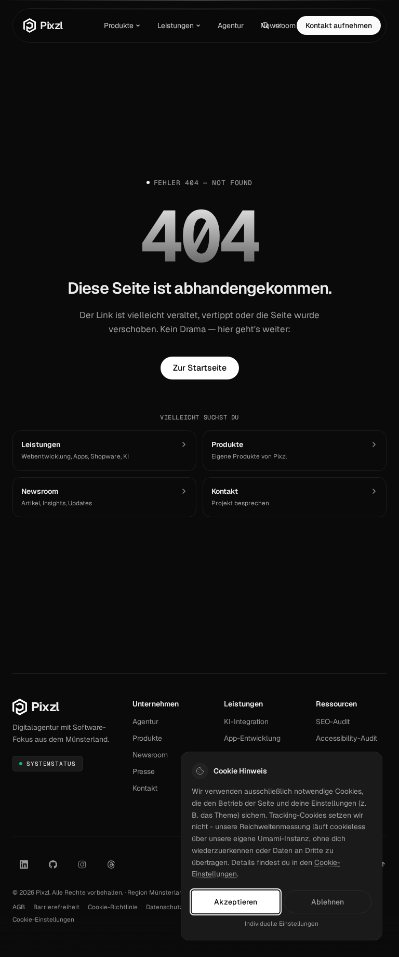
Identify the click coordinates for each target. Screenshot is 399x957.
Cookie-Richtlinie (113, 907)
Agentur (231, 25)
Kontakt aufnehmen (338, 25)
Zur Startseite (200, 367)
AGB (18, 907)
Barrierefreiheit (56, 907)
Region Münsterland (157, 892)
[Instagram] (82, 864)
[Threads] (111, 864)
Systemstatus (51, 765)
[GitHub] (53, 864)
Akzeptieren (235, 902)
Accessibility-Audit (346, 738)
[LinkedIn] (23, 864)
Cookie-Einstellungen (43, 919)
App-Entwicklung (252, 738)
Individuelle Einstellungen (281, 924)
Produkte (119, 25)
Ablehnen (327, 902)
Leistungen (175, 25)
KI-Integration (246, 721)
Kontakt (144, 788)
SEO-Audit (333, 721)
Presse (143, 771)
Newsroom (278, 25)
